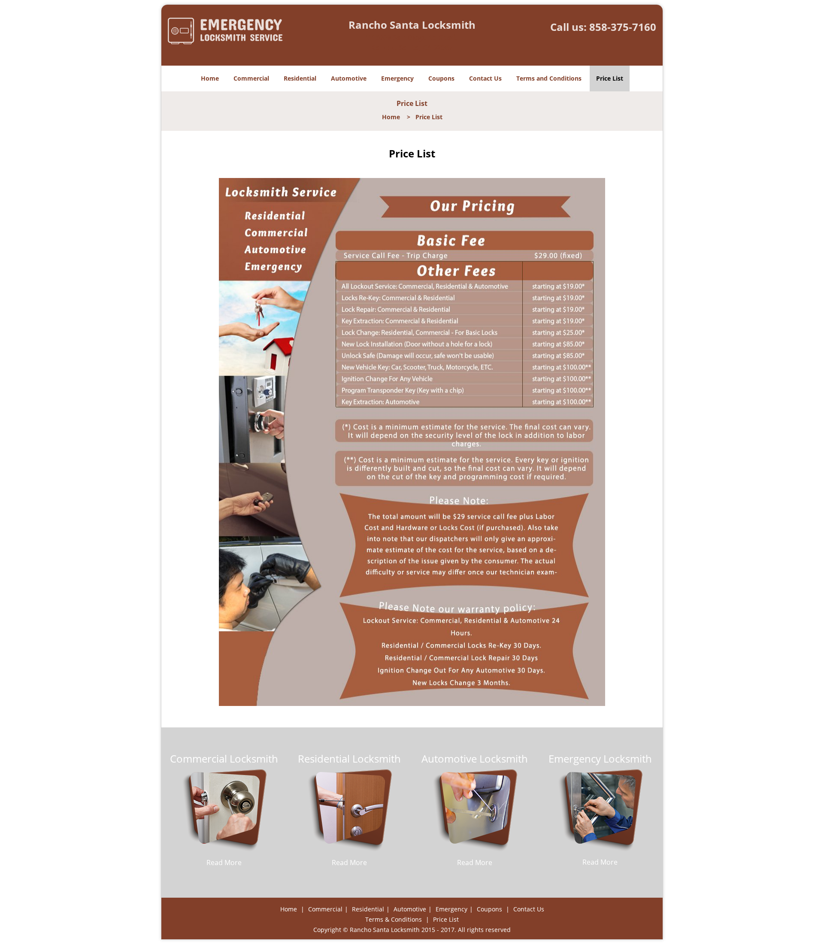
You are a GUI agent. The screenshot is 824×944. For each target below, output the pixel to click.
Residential (300, 78)
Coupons (441, 78)
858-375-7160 (622, 27)
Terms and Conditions (549, 78)
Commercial (251, 78)
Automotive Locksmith (474, 758)
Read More (224, 862)
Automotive (349, 78)
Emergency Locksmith (600, 758)
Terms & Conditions (393, 919)
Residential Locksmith (349, 758)
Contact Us (485, 78)
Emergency (397, 78)
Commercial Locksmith (224, 758)
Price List (609, 78)
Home (210, 78)
